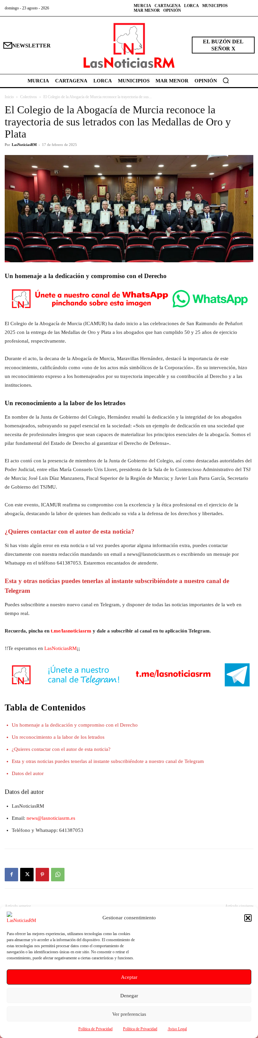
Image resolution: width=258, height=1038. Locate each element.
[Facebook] (11, 874)
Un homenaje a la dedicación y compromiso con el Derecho (75, 725)
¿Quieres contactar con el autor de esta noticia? (61, 749)
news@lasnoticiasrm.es (51, 818)
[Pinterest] (42, 874)
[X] (27, 874)
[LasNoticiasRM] (129, 45)
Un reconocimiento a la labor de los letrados (58, 737)
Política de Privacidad (95, 1029)
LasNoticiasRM (24, 145)
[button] (248, 918)
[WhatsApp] (57, 874)
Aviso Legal (177, 1029)
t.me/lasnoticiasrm (71, 630)
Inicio (9, 96)
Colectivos (28, 96)
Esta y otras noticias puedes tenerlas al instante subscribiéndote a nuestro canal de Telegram (108, 761)
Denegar (129, 995)
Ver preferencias (129, 1014)
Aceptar (129, 977)
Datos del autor (28, 773)
